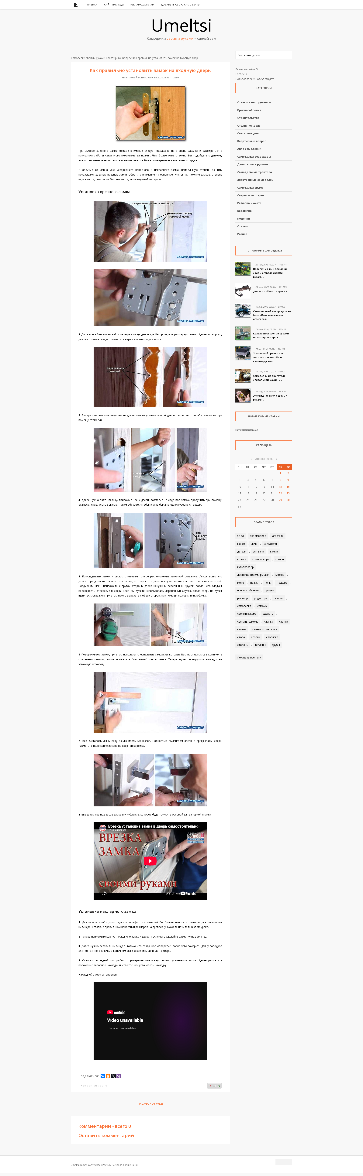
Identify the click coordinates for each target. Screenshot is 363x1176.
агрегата (278, 536)
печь (268, 582)
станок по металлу (264, 629)
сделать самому (247, 621)
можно (279, 574)
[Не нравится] (210, 1086)
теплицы (260, 645)
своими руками (247, 613)
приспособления (248, 590)
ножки (254, 582)
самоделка (244, 606)
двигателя (270, 543)
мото (240, 582)
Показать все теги (249, 657)
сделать (268, 613)
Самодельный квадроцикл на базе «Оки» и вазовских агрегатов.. (272, 315)
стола (241, 637)
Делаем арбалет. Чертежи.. (271, 291)
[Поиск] (289, 4)
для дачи (258, 551)
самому (262, 606)
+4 (214, 1086)
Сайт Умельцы (114, 4)
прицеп (269, 590)
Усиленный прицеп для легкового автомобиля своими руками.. (268, 357)
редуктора (261, 598)
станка (268, 621)
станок (241, 629)
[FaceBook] (275, 5)
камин (274, 551)
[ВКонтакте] (270, 5)
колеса (241, 559)
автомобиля (258, 536)
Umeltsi (181, 24)
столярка (272, 637)
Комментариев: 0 (94, 1085)
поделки (282, 582)
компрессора (260, 559)
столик (255, 637)
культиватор (245, 567)
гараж (241, 543)
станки (283, 621)
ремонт (278, 598)
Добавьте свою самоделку (180, 4)
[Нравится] (219, 1086)
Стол (240, 536)
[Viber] (118, 1076)
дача (254, 543)
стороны (242, 645)
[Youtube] (279, 5)
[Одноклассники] (108, 1076)
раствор (242, 598)
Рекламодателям (142, 4)
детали (241, 551)
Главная (92, 4)
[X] (113, 1076)
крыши (279, 559)
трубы (276, 645)
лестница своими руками (253, 574)
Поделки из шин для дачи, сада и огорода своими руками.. (270, 273)
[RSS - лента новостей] (284, 5)
